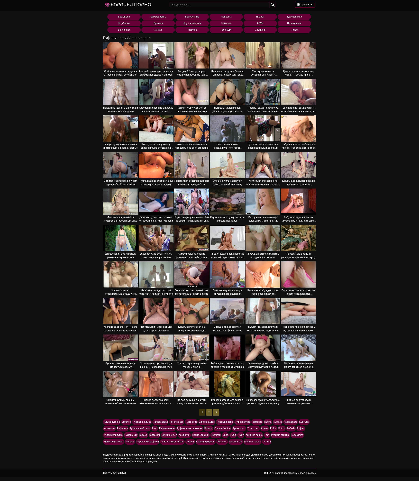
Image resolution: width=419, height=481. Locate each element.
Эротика (158, 23)
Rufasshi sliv (235, 441)
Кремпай (216, 435)
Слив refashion (222, 428)
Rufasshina (297, 435)
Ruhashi (190, 441)
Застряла (260, 29)
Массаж (192, 29)
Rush (154, 428)
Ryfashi (267, 441)
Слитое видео (207, 422)
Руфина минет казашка (189, 428)
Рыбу (241, 435)
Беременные (192, 16)
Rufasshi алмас (252, 441)
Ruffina (268, 422)
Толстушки (226, 29)
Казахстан (184, 435)
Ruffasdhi (154, 435)
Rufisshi (291, 428)
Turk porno (253, 428)
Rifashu (208, 428)
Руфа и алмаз (242, 422)
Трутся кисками (192, 23)
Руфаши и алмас (142, 422)
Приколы (226, 16)
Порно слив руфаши (148, 441)
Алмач (264, 428)
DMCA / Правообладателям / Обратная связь (290, 473)
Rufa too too (177, 422)
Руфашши (122, 428)
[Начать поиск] (272, 5)
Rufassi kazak (160, 422)
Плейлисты (306, 4)
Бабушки (226, 23)
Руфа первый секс (140, 428)
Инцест (260, 16)
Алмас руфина (112, 422)
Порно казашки (200, 435)
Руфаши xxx (131, 435)
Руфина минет (167, 428)
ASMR (260, 23)
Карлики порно (131, 4)
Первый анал (294, 23)
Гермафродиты (158, 16)
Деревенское (294, 16)
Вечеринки (124, 29)
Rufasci (143, 435)
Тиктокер (257, 422)
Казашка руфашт (205, 441)
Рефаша (130, 441)
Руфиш (301, 428)
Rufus (273, 428)
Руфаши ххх (239, 428)
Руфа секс (191, 422)
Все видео (124, 16)
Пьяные (158, 29)
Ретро (294, 29)
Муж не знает (169, 435)
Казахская (109, 428)
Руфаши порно (225, 422)
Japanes (126, 422)
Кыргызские (290, 422)
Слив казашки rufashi (172, 441)
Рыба (233, 435)
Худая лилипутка (113, 435)
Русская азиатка (280, 435)
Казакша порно (254, 435)
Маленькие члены (114, 441)
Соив (225, 435)
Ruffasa (277, 422)
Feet (267, 435)
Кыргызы (304, 422)
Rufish (281, 428)
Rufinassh (222, 441)
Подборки (124, 23)
